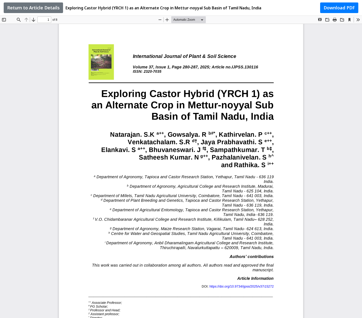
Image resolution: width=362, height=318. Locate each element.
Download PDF (339, 8)
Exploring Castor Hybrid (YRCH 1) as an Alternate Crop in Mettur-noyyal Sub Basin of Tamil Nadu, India (163, 8)
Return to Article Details (33, 8)
